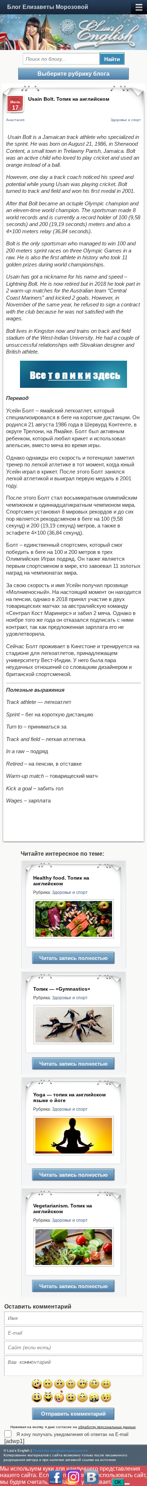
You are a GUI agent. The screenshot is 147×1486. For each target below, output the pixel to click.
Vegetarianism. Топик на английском (62, 1208)
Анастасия (15, 120)
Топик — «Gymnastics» (61, 989)
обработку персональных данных (107, 1427)
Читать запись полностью (73, 958)
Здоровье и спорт (126, 120)
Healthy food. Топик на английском (61, 880)
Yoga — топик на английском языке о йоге (69, 1097)
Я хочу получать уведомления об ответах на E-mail (72, 1434)
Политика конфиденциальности (60, 1450)
